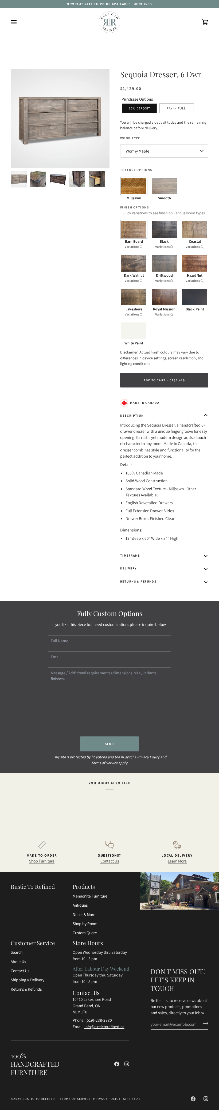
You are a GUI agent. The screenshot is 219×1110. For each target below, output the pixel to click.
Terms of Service (104, 762)
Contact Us (109, 861)
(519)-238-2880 (98, 1020)
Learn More (177, 861)
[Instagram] (126, 1064)
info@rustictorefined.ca (104, 1026)
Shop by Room (85, 923)
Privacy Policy (148, 756)
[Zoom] (20, 158)
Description (132, 415)
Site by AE (131, 1099)
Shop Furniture (41, 861)
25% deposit (139, 108)
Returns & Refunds (138, 581)
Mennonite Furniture (90, 896)
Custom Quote (85, 932)
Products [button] (84, 886)
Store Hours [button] (88, 942)
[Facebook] (116, 1064)
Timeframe (130, 555)
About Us (18, 961)
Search (16, 952)
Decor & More (84, 914)
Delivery (128, 568)
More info (143, 4)
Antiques (80, 905)
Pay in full (176, 108)
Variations (132, 247)
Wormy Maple (137, 151)
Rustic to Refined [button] (33, 886)
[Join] (204, 1023)
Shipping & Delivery (27, 979)
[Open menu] (19, 22)
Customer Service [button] (33, 942)
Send (109, 744)
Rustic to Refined (38, 1099)
